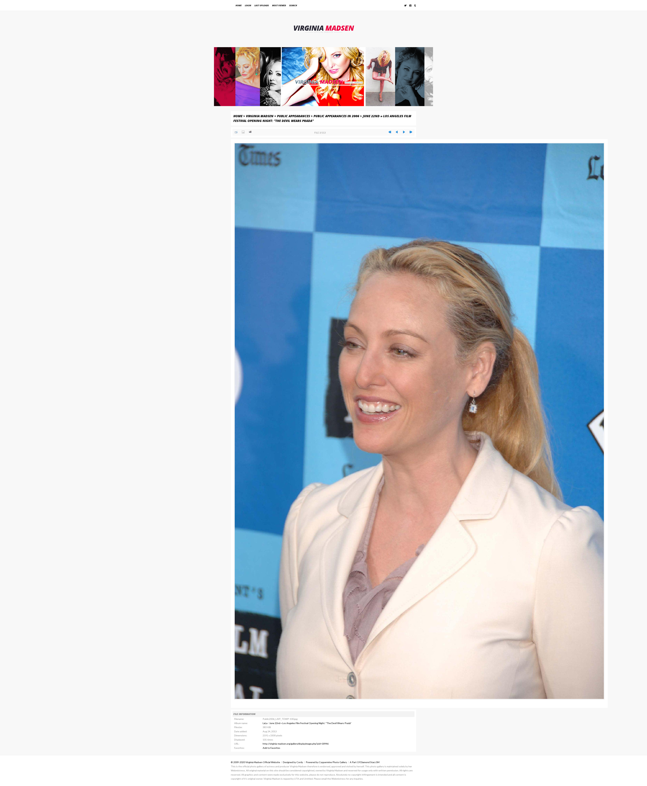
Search (293, 5)
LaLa (265, 723)
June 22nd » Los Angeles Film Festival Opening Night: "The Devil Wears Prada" (310, 723)
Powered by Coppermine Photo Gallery (326, 762)
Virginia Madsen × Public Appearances (278, 116)
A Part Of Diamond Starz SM (364, 762)
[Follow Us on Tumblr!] (415, 5)
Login (248, 5)
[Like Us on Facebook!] (410, 5)
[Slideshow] (250, 132)
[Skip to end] (411, 132)
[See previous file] (396, 132)
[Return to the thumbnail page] (236, 132)
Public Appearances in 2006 (336, 116)
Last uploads (261, 5)
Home (239, 5)
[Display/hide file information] (243, 132)
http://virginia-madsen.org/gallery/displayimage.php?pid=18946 (296, 743)
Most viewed (279, 5)
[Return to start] (389, 132)
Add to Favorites (271, 747)
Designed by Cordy (293, 762)
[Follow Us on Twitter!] (405, 5)
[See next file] (404, 132)
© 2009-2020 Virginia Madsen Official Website (255, 762)
